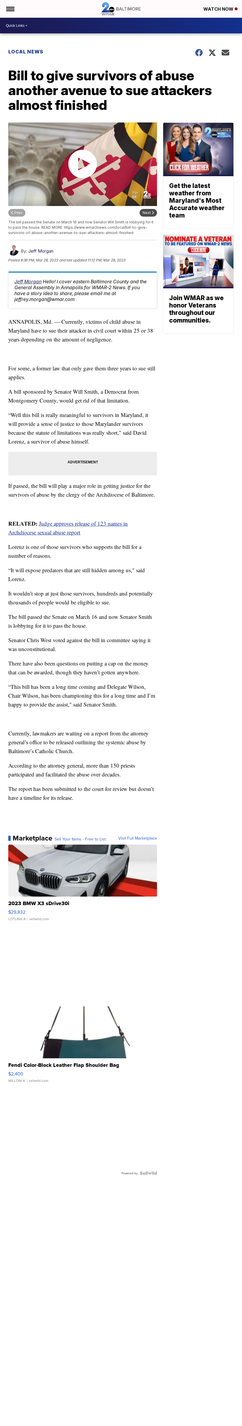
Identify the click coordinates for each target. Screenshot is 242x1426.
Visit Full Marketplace (137, 838)
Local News (25, 52)
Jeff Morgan (40, 251)
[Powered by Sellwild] (148, 1173)
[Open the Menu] (9, 9)
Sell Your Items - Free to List (80, 839)
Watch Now (219, 9)
